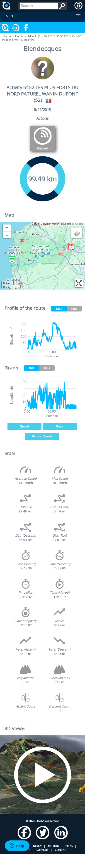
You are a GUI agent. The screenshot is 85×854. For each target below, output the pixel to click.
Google (79, 223)
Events (19, 36)
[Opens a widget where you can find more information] (17, 846)
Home (7, 36)
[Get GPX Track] (15, 27)
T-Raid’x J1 (34, 36)
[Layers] (76, 233)
